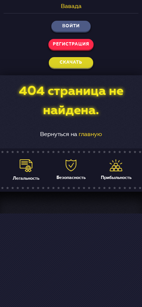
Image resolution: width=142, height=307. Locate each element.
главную (90, 134)
